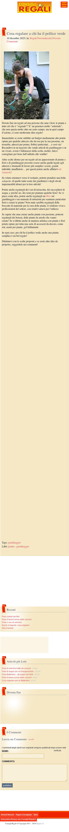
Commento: (8, 761)
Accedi (31, 739)
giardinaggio (14, 542)
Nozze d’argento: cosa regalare (15, 625)
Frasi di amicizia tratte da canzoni (16, 668)
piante (11, 546)
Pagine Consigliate (24, 815)
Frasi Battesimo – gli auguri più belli (17, 674)
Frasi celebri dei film (10, 616)
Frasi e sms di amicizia (12, 622)
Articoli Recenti (7, 815)
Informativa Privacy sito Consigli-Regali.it (18, 819)
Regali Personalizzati (40, 38)
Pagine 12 (40, 823)
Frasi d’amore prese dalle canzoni (17, 619)
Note (36, 815)
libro (48, 196)
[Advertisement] (34, 395)
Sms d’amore (7, 628)
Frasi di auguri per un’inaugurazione (18, 671)
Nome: (5, 751)
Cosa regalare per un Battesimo (16, 680)
